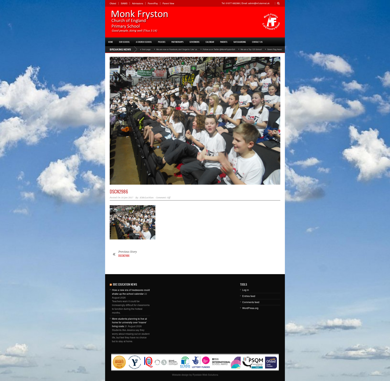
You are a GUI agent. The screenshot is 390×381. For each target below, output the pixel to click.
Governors (194, 41)
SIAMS (124, 3)
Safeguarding (239, 41)
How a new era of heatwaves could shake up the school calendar (131, 291)
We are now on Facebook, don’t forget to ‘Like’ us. (147, 49)
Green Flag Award (244, 49)
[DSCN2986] (195, 121)
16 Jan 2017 (127, 197)
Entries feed (248, 296)
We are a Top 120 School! (221, 49)
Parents (223, 41)
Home (110, 41)
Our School (124, 41)
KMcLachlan (147, 197)
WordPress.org (250, 308)
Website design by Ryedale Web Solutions (195, 374)
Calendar (210, 41)
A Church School (144, 41)
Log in (245, 290)
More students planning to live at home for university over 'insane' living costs (129, 322)
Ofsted (113, 3)
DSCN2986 (119, 191)
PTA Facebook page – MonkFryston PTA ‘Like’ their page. (281, 49)
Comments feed (250, 302)
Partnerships (177, 41)
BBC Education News (125, 284)
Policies (161, 41)
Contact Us (257, 41)
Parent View (168, 3)
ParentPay (153, 3)
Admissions (137, 3)
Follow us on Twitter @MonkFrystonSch (189, 49)
